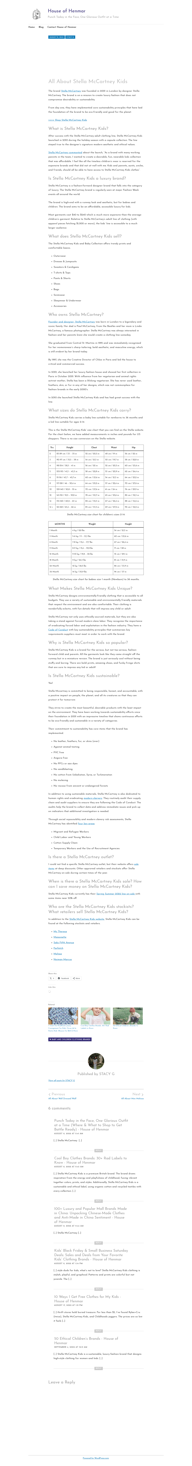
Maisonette (60, 937)
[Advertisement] (96, 62)
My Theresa (60, 931)
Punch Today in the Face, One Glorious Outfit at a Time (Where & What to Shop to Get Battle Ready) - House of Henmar (91, 1125)
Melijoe (58, 954)
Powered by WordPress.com (96, 1458)
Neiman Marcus (63, 959)
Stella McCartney (71, 91)
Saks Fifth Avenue (64, 943)
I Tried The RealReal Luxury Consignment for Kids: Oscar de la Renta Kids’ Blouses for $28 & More (63, 1028)
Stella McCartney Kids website (86, 919)
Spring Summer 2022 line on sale (115, 894)
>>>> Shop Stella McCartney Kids (67, 120)
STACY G (70, 37)
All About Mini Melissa (132, 1096)
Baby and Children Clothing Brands (71, 1039)
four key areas (86, 824)
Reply (98, 1150)
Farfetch (58, 948)
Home (31, 27)
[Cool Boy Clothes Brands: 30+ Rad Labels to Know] (95, 1016)
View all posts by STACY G (61, 1081)
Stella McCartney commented (65, 152)
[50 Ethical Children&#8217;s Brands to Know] (128, 1016)
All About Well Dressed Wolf (62, 1096)
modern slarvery (93, 798)
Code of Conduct (58, 630)
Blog (41, 27)
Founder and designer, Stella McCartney (71, 322)
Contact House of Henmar (61, 27)
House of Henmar (67, 11)
